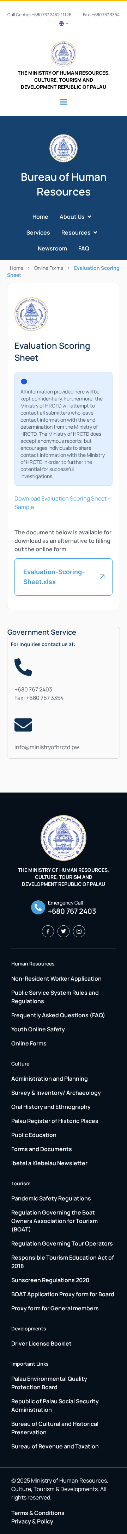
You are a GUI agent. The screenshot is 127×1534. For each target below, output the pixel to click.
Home (16, 268)
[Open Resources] (95, 232)
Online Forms (48, 268)
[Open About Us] (89, 217)
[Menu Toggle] (63, 102)
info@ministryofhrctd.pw (46, 747)
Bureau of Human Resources (64, 184)
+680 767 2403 (33, 689)
